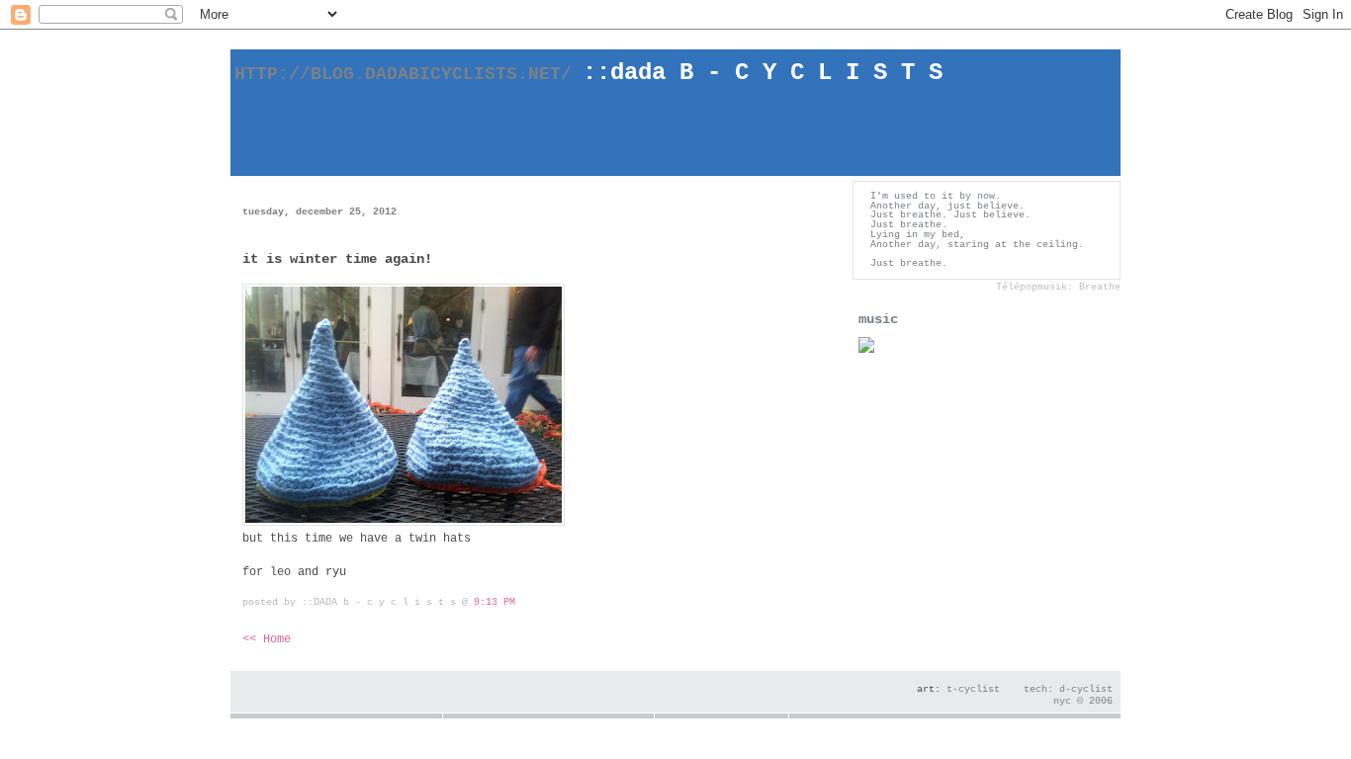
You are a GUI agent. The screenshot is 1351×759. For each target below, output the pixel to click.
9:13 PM (494, 602)
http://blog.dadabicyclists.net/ (422, 74)
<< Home (266, 639)
